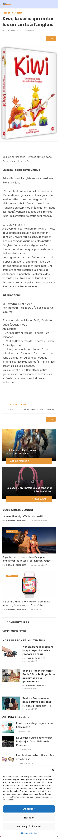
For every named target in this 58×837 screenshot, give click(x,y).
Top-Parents (13, 31)
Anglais (11, 409)
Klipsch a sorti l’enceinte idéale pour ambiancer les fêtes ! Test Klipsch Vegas (26, 559)
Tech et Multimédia (12, 13)
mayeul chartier (35, 658)
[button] (53, 770)
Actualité (12, 531)
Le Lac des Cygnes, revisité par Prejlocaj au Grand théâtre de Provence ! (34, 741)
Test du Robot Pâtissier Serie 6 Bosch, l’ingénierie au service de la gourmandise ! (38, 676)
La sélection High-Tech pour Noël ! (22, 516)
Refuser (29, 817)
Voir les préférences (29, 826)
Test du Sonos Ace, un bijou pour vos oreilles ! (36, 700)
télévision (50, 409)
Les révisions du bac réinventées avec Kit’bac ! (35, 757)
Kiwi (34, 409)
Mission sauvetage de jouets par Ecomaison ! (34, 725)
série (41, 409)
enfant (27, 409)
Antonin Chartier (16, 521)
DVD (19, 409)
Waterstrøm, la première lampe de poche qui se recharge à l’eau (37, 650)
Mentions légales (29, 833)
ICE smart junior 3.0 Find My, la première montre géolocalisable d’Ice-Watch (26, 603)
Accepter (29, 808)
